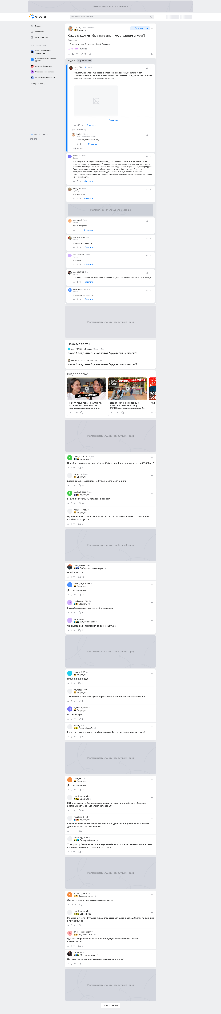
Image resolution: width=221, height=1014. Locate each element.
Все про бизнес (87, 840)
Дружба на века (87, 622)
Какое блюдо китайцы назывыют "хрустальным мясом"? (102, 353)
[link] (86, 396)
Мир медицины (87, 955)
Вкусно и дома (85, 896)
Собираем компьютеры (91, 568)
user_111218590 (77, 349)
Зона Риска (85, 914)
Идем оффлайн (85, 728)
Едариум (81, 30)
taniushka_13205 (77, 360)
